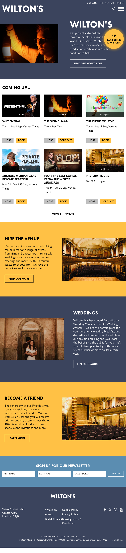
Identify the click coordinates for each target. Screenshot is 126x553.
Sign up (116, 473)
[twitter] (110, 510)
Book (21, 140)
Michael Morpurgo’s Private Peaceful (19, 177)
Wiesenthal (11, 121)
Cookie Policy (70, 510)
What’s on (51, 510)
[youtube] (121, 510)
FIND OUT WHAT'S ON (88, 63)
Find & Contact (53, 519)
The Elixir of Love (100, 121)
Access (49, 514)
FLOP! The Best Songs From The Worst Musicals (60, 179)
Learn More (17, 438)
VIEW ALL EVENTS (63, 214)
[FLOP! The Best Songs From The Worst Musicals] (63, 160)
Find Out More (19, 278)
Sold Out (66, 140)
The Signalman (56, 121)
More (8, 140)
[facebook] (104, 510)
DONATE (91, 3)
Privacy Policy (70, 514)
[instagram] (115, 510)
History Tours (97, 176)
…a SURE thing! (117, 540)
